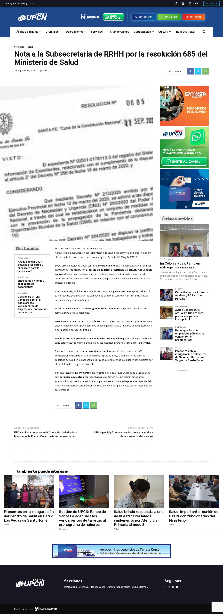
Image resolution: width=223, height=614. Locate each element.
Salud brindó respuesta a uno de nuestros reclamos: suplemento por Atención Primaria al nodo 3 (139, 518)
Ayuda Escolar (24, 258)
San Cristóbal (165, 259)
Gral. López (23, 277)
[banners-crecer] (184, 208)
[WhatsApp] (205, 71)
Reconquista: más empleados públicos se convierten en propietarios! (190, 335)
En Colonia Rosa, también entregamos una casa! (180, 265)
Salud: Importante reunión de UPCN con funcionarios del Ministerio (193, 516)
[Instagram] (183, 3)
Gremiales (19, 47)
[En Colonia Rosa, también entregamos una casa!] (184, 240)
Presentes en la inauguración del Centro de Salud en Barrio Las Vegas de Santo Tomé (191, 355)
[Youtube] (196, 3)
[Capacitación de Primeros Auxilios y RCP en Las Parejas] (166, 295)
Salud (30, 47)
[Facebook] (176, 3)
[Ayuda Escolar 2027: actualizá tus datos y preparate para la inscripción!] (166, 312)
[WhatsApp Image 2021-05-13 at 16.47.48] (184, 125)
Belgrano (179, 289)
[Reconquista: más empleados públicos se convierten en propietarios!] (166, 333)
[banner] (184, 167)
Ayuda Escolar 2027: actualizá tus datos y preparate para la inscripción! (30, 266)
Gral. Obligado (181, 327)
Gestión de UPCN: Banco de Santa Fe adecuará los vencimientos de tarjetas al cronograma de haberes (32, 304)
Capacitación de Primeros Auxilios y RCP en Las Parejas (192, 295)
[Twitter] (189, 3)
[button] (204, 32)
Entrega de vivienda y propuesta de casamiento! (31, 284)
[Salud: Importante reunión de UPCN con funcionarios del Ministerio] (194, 491)
